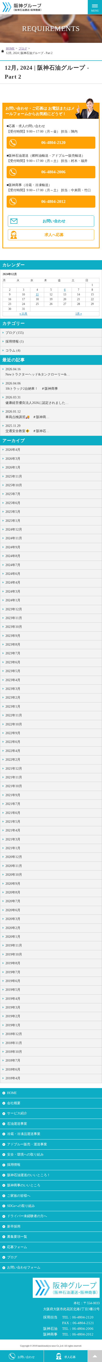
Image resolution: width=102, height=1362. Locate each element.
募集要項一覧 (17, 1236)
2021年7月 (12, 804)
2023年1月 (12, 706)
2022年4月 (12, 751)
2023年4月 (12, 680)
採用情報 (13, 1164)
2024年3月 (12, 591)
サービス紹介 (17, 1113)
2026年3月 (12, 458)
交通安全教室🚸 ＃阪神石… (27, 428)
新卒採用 (13, 1226)
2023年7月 (12, 653)
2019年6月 (12, 981)
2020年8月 (12, 892)
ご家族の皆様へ (18, 1195)
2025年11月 (13, 476)
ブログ (23, 48)
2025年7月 (12, 494)
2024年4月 (12, 582)
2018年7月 (12, 1060)
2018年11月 (13, 1043)
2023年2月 (12, 697)
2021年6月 (12, 813)
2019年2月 (12, 1016)
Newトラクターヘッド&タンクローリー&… (37, 371)
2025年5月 (12, 512)
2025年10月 (13, 485)
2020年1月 (12, 936)
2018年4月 (12, 1078)
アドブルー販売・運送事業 (27, 1144)
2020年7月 (12, 901)
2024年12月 (13, 529)
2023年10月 (13, 627)
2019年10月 (13, 954)
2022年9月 (12, 733)
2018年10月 (13, 1052)
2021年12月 (13, 768)
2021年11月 (13, 777)
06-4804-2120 (53, 142)
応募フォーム (17, 1247)
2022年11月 (13, 715)
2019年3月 (12, 1007)
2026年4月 (12, 449)
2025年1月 (12, 520)
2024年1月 (12, 600)
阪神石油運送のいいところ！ (28, 1175)
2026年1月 (12, 467)
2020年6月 (12, 910)
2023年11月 (13, 618)
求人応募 (70, 1357)
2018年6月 (12, 1069)
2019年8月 (12, 963)
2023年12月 (13, 609)
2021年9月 (12, 795)
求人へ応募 (54, 235)
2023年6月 (12, 662)
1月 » (78, 313)
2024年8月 (12, 556)
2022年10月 (13, 724)
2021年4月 (12, 830)
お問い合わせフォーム (23, 1267)
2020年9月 (12, 883)
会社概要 (13, 1103)
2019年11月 (13, 945)
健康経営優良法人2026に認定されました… (37, 400)
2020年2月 (12, 928)
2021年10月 (13, 786)
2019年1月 (12, 1025)
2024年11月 (13, 538)
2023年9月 (12, 636)
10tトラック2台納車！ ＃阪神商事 (31, 386)
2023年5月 (12, 671)
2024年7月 (12, 565)
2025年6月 (12, 503)
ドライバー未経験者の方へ (27, 1216)
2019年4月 (12, 998)
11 (37, 294)
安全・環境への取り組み (25, 1154)
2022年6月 (12, 742)
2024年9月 (12, 547)
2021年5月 (12, 821)
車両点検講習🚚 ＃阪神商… (27, 414)
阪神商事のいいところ (23, 1185)
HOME (10, 48)
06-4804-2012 (53, 201)
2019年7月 (12, 972)
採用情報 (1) (14, 341)
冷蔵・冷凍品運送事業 (23, 1134)
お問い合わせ (54, 221)
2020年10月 (13, 874)
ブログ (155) (14, 333)
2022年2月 (12, 759)
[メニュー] (95, 7)
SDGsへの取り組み (21, 1206)
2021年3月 (12, 839)
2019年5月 (12, 989)
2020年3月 (12, 919)
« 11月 (23, 313)
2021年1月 (12, 848)
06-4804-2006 (53, 172)
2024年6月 (12, 574)
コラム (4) (12, 350)
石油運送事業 (17, 1123)
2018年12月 (13, 1034)
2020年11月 (13, 866)
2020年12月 (13, 857)
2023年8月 (12, 644)
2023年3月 (12, 689)
